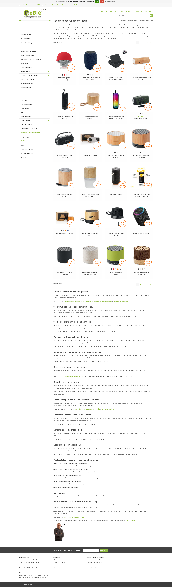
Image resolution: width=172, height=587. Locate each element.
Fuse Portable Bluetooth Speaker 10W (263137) (116, 118)
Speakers (23, 140)
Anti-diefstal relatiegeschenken (30, 47)
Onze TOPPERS (25, 39)
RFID (22, 112)
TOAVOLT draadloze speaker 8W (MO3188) (90, 79)
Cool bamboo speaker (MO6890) (90, 118)
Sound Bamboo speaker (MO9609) (116, 156)
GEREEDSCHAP (25, 71)
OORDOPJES (24, 92)
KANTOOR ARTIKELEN (27, 79)
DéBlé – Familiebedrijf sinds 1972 (30, 560)
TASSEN (23, 145)
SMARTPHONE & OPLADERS (29, 128)
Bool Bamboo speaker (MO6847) (141, 273)
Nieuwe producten (59, 562)
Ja (97, 1)
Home (117, 21)
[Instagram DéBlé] (99, 572)
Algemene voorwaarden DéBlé (29, 562)
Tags (55, 567)
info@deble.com (92, 567)
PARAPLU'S (24, 96)
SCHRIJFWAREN (25, 120)
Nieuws (128, 12)
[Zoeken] (151, 15)
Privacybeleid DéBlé (25, 565)
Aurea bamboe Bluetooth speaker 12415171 (90, 195)
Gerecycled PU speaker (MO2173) (64, 273)
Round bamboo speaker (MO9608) (141, 156)
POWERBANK (25, 108)
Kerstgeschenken (26, 34)
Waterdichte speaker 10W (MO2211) (64, 118)
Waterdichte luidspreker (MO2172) (65, 156)
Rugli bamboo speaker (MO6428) (64, 195)
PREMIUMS (24, 100)
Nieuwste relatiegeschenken (29, 43)
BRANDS (23, 157)
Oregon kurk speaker (90, 155)
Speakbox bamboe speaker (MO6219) (141, 79)
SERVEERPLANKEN (26, 124)
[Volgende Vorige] (151, 42)
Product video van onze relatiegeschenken (33, 577)
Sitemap (22, 570)
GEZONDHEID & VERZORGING (29, 75)
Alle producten (58, 560)
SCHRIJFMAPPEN (26, 116)
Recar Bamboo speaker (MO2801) (90, 234)
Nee (102, 1)
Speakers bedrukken (146, 21)
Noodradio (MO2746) (141, 118)
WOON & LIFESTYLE (27, 153)
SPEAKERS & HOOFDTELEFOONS (30, 133)
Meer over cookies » (110, 1)
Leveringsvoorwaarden (143, 12)
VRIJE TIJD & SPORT (27, 149)
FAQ (121, 12)
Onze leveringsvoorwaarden (28, 567)
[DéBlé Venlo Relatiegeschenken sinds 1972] (35, 13)
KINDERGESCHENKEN (27, 84)
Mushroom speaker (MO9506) (64, 79)
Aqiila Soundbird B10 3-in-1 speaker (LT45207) (141, 195)
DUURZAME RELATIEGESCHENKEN (31, 59)
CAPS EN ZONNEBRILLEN (28, 51)
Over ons (104, 12)
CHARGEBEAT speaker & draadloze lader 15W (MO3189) (116, 79)
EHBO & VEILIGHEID (26, 67)
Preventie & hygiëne (27, 104)
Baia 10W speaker (116, 194)
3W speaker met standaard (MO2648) (116, 234)
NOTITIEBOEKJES (26, 88)
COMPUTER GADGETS (27, 55)
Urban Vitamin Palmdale (141, 233)
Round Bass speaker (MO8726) (116, 273)
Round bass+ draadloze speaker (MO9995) (90, 273)
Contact (113, 12)
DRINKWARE (24, 63)
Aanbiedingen (58, 565)
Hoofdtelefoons (25, 137)
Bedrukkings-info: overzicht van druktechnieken (34, 575)
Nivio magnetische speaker (65, 233)
